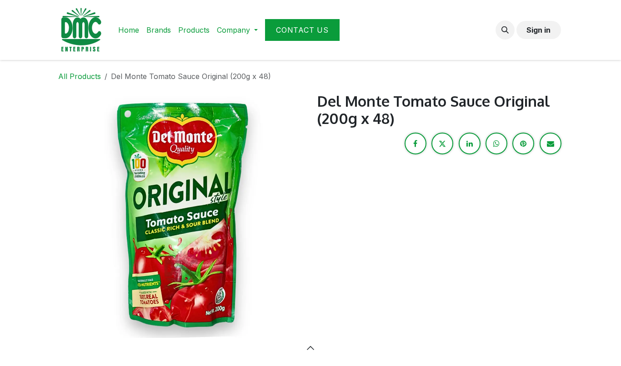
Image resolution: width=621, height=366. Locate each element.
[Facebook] (415, 143)
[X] (442, 143)
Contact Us (302, 30)
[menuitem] (129, 30)
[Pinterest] (523, 143)
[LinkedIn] (470, 143)
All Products (79, 76)
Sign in (538, 30)
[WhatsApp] (496, 143)
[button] (505, 30)
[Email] (550, 143)
